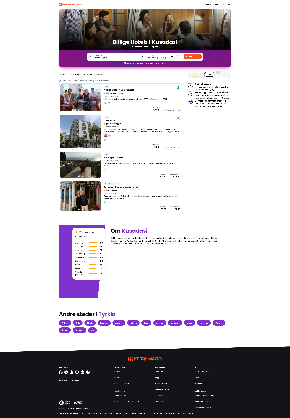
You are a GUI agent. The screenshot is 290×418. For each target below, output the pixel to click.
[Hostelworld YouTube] (77, 372)
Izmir (146, 323)
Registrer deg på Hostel (204, 395)
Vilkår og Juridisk (94, 413)
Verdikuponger (122, 413)
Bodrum (159, 323)
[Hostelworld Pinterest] (82, 372)
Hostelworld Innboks (203, 407)
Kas (92, 330)
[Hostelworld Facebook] (61, 372)
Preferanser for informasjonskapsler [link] (180, 413)
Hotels (116, 378)
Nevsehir (204, 323)
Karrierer (198, 383)
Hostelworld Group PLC (204, 372)
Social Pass (159, 372)
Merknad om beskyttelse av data (71, 413)
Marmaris (175, 323)
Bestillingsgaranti (161, 383)
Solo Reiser (159, 395)
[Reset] (142, 56)
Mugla (90, 323)
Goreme (219, 323)
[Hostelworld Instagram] (71, 372)
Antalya (119, 323)
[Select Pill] (223, 4)
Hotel (107, 86)
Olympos (79, 330)
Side (78, 323)
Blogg (157, 378)
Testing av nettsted (138, 413)
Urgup (189, 323)
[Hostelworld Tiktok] (88, 372)
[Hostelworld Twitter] (66, 372)
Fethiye (133, 323)
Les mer (108, 81)
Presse (198, 378)
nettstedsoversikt (156, 413)
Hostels (117, 372)
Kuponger (108, 413)
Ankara (65, 323)
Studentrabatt (160, 401)
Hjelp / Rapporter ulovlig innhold (126, 401)
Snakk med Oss (120, 395)
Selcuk (65, 330)
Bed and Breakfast (111, 183)
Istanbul (104, 323)
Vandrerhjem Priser (162, 389)
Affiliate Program (201, 401)
